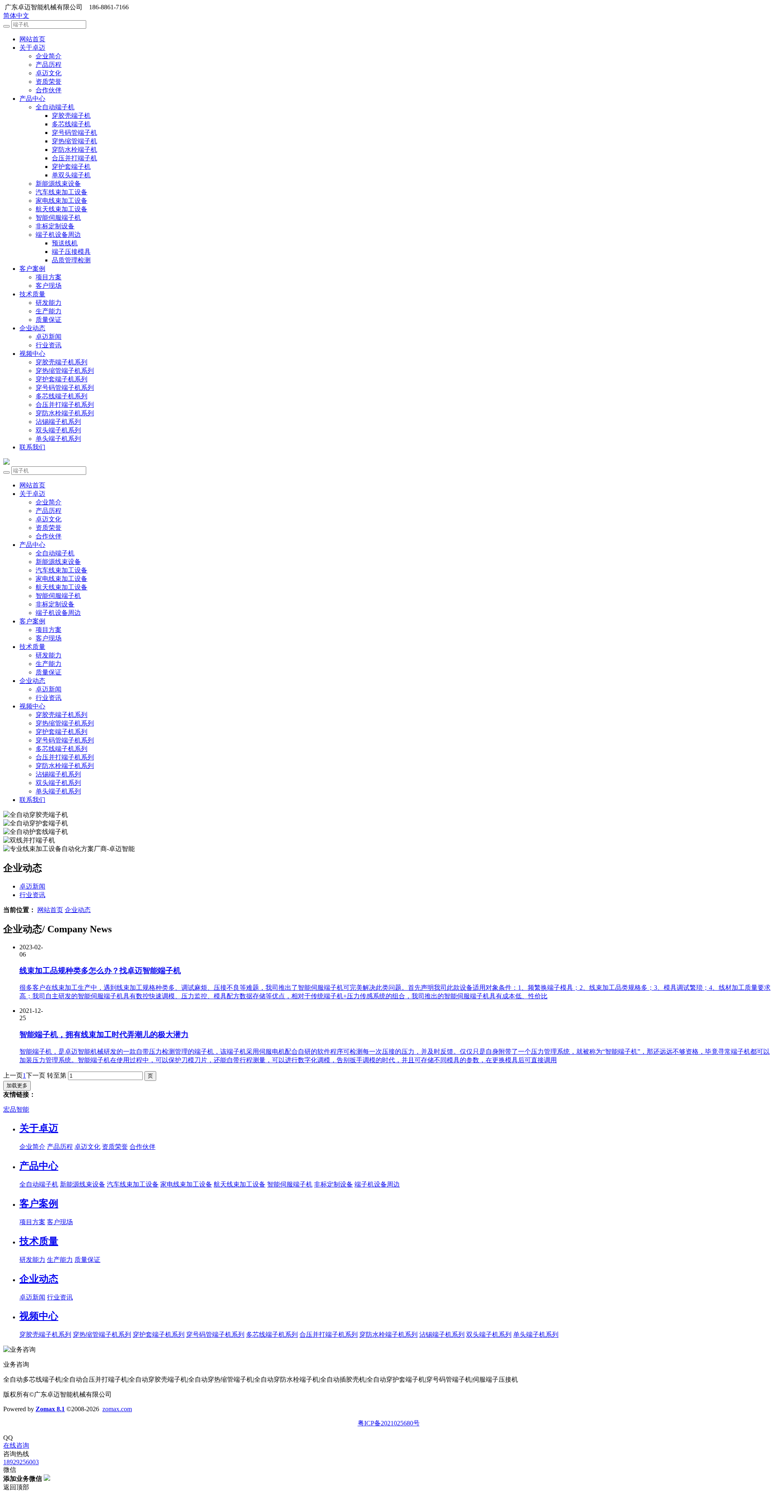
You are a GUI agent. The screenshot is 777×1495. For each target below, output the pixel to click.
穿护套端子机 (71, 166)
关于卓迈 (32, 47)
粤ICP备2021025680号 (389, 1423)
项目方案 (49, 277)
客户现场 (49, 285)
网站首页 (32, 39)
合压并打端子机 (74, 158)
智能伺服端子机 (58, 217)
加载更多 (17, 1085)
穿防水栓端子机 (74, 149)
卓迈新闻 (49, 336)
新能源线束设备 (58, 183)
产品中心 (32, 98)
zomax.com (117, 1409)
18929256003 (21, 1462)
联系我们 (32, 447)
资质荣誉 (49, 81)
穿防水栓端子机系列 (65, 413)
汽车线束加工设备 (61, 192)
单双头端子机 (71, 175)
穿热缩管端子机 (74, 141)
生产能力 (49, 311)
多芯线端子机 (71, 124)
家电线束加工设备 (61, 200)
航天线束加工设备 (61, 209)
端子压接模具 (71, 251)
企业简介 (49, 56)
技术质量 (32, 294)
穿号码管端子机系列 (65, 387)
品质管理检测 (71, 260)
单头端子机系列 (58, 438)
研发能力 (49, 302)
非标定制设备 (55, 226)
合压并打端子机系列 (65, 404)
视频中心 (32, 353)
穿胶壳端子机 (71, 115)
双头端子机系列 (58, 430)
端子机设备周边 (58, 234)
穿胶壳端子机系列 (61, 362)
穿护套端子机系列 (61, 379)
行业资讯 (49, 345)
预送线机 (65, 243)
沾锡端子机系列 (58, 421)
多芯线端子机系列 (61, 396)
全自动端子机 (55, 107)
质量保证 (49, 319)
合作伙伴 (49, 90)
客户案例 (32, 268)
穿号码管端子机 (74, 132)
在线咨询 (16, 1445)
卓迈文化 (49, 73)
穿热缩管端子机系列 (65, 370)
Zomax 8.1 (50, 1409)
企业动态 (32, 328)
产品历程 (49, 64)
